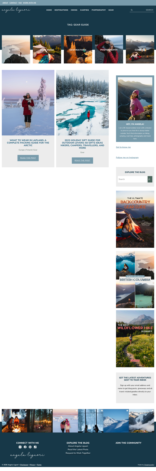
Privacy (32, 465)
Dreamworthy (149, 465)
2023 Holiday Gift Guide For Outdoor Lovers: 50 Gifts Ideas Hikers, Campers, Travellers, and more (82, 144)
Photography (99, 10)
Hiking (74, 10)
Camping (84, 10)
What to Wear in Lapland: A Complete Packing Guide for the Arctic (28, 143)
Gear (111, 10)
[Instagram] (19, 446)
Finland (29, 150)
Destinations (61, 10)
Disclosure (24, 465)
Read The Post (28, 158)
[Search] (150, 179)
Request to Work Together (78, 453)
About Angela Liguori (78, 446)
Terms (39, 465)
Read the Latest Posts (78, 449)
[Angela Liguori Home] (16, 10)
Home (49, 10)
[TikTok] (35, 446)
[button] (135, 147)
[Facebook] (25, 446)
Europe (22, 150)
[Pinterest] (30, 446)
